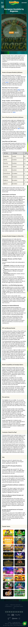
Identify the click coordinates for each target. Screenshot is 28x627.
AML (14, 608)
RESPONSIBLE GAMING (18, 606)
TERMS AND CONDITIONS (15, 604)
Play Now (11, 32)
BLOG (7, 604)
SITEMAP (7, 606)
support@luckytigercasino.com (16, 623)
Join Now (24, 2)
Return (2, 6)
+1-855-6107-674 (16, 622)
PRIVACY (10, 606)
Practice (16, 32)
